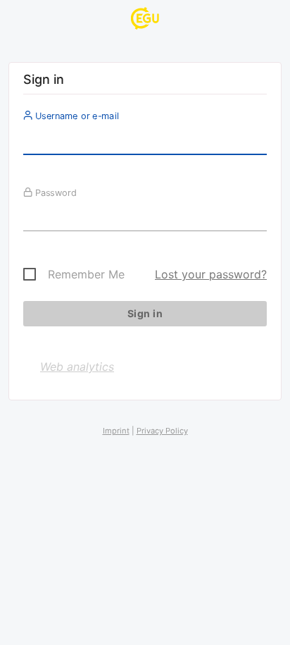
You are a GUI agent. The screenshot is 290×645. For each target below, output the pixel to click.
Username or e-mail (75, 115)
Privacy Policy (162, 431)
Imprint (116, 431)
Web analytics (77, 367)
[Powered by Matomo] (145, 20)
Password (54, 192)
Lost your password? (211, 274)
